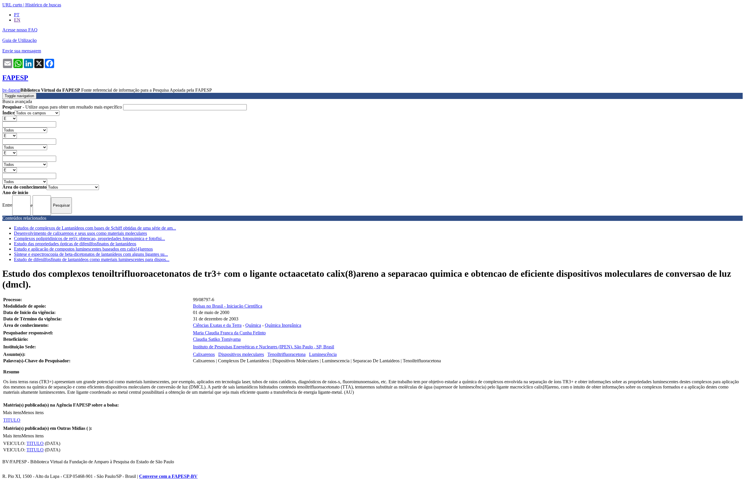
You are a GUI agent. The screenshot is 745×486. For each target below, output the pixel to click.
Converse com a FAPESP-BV (168, 476)
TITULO (11, 420)
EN (17, 19)
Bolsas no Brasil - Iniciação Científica (227, 306)
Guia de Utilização (19, 40)
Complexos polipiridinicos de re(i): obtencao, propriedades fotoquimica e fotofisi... (89, 238)
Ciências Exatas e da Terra (217, 325)
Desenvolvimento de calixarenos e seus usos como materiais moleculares (80, 233)
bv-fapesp (11, 90)
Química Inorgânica (283, 325)
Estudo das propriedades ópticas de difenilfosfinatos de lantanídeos (75, 243)
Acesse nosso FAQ (20, 29)
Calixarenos (204, 354)
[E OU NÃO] (9, 118)
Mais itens (12, 412)
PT (16, 14)
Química (253, 325)
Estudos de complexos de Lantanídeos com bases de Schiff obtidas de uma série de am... (95, 228)
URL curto (12, 4)
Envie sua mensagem (21, 50)
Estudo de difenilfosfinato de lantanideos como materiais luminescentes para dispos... (91, 259)
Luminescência (323, 354)
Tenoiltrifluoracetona (286, 354)
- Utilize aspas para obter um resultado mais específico (62, 106)
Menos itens (33, 412)
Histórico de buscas (43, 4)
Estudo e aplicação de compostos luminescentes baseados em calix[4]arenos (83, 248)
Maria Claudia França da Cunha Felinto (229, 332)
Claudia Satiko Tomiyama (217, 339)
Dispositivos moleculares (241, 354)
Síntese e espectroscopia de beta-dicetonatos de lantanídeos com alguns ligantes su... (91, 254)
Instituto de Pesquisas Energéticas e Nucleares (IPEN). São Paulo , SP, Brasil (263, 346)
